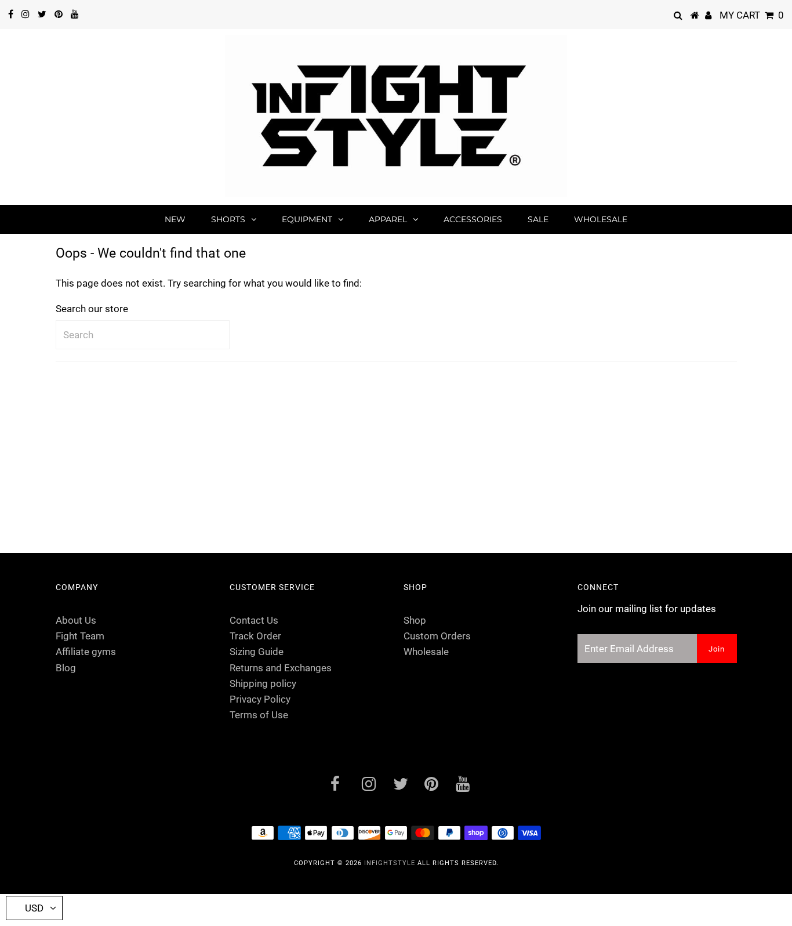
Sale (538, 219)
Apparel (388, 219)
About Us (76, 620)
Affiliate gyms (86, 651)
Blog (66, 668)
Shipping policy (263, 683)
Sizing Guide (257, 651)
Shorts (228, 219)
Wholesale (600, 219)
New (175, 219)
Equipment (307, 219)
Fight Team (80, 636)
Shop (415, 620)
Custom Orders (437, 636)
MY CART (752, 15)
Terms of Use (259, 715)
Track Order (255, 636)
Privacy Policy (260, 699)
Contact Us (254, 620)
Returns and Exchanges (281, 668)
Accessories (473, 219)
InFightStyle (389, 863)
